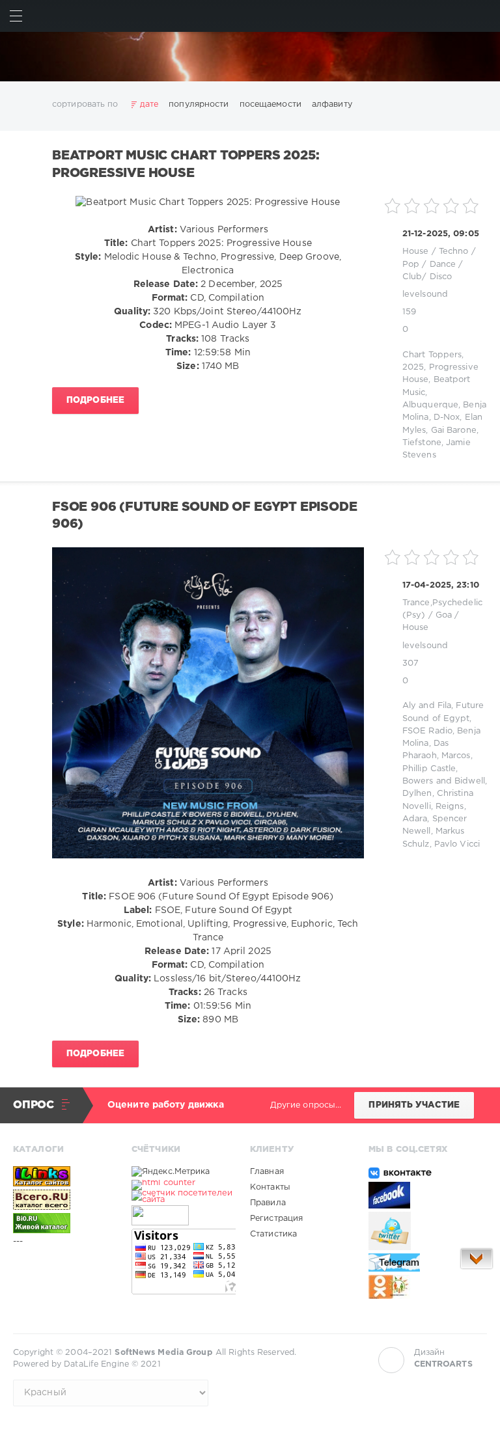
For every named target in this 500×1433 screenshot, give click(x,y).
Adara (415, 819)
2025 (413, 367)
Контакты (270, 1187)
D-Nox (447, 417)
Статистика (273, 1234)
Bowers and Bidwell (443, 781)
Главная (267, 1171)
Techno (454, 251)
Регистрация (276, 1218)
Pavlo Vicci (457, 844)
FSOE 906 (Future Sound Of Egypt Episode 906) (204, 516)
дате (149, 104)
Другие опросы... (306, 1105)
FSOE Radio (427, 731)
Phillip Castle (429, 768)
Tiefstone (421, 442)
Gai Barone (454, 430)
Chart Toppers (432, 355)
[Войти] (484, 16)
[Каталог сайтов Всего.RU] (65, 1199)
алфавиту (332, 104)
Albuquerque (430, 405)
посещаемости (270, 104)
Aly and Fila (426, 705)
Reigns (450, 806)
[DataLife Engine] (250, 56)
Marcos (456, 755)
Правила (268, 1203)
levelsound (425, 294)
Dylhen (417, 793)
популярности (199, 104)
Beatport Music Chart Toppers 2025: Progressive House (185, 164)
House (415, 251)
